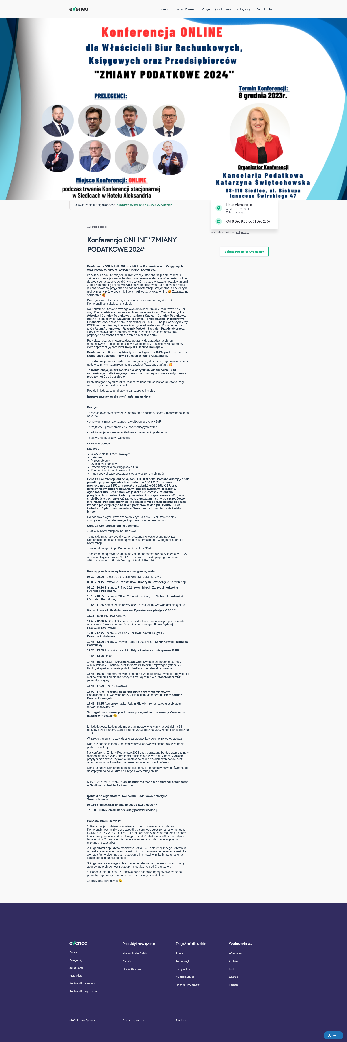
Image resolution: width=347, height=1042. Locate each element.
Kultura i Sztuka (185, 977)
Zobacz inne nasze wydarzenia (244, 251)
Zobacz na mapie (235, 212)
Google (245, 232)
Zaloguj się (243, 9)
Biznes (179, 953)
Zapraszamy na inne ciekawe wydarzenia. (145, 205)
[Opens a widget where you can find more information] (333, 1035)
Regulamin (181, 1020)
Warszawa (235, 953)
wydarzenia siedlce (97, 226)
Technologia (183, 961)
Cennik (127, 961)
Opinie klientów (132, 969)
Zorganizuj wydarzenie (216, 9)
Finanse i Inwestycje (188, 984)
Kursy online (183, 969)
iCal (238, 232)
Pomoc (164, 9)
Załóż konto (264, 9)
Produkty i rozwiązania (139, 943)
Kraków (233, 961)
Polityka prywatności (134, 1020)
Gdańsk (233, 977)
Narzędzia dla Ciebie (135, 953)
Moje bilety (75, 975)
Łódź (232, 969)
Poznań (233, 984)
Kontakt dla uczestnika (82, 983)
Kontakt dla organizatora (84, 991)
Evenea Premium (185, 9)
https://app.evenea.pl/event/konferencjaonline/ (119, 396)
